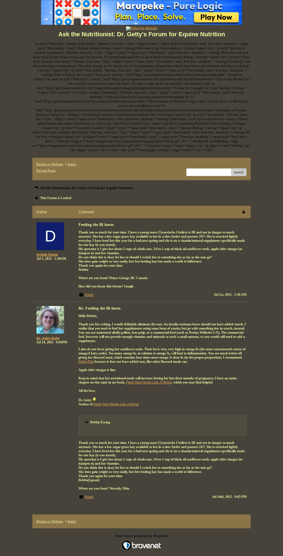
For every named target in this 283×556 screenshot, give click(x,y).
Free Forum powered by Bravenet (141, 536)
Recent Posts (46, 170)
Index (72, 164)
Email (89, 295)
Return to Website (49, 164)
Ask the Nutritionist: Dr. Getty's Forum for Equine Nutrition (86, 188)
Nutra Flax (86, 362)
